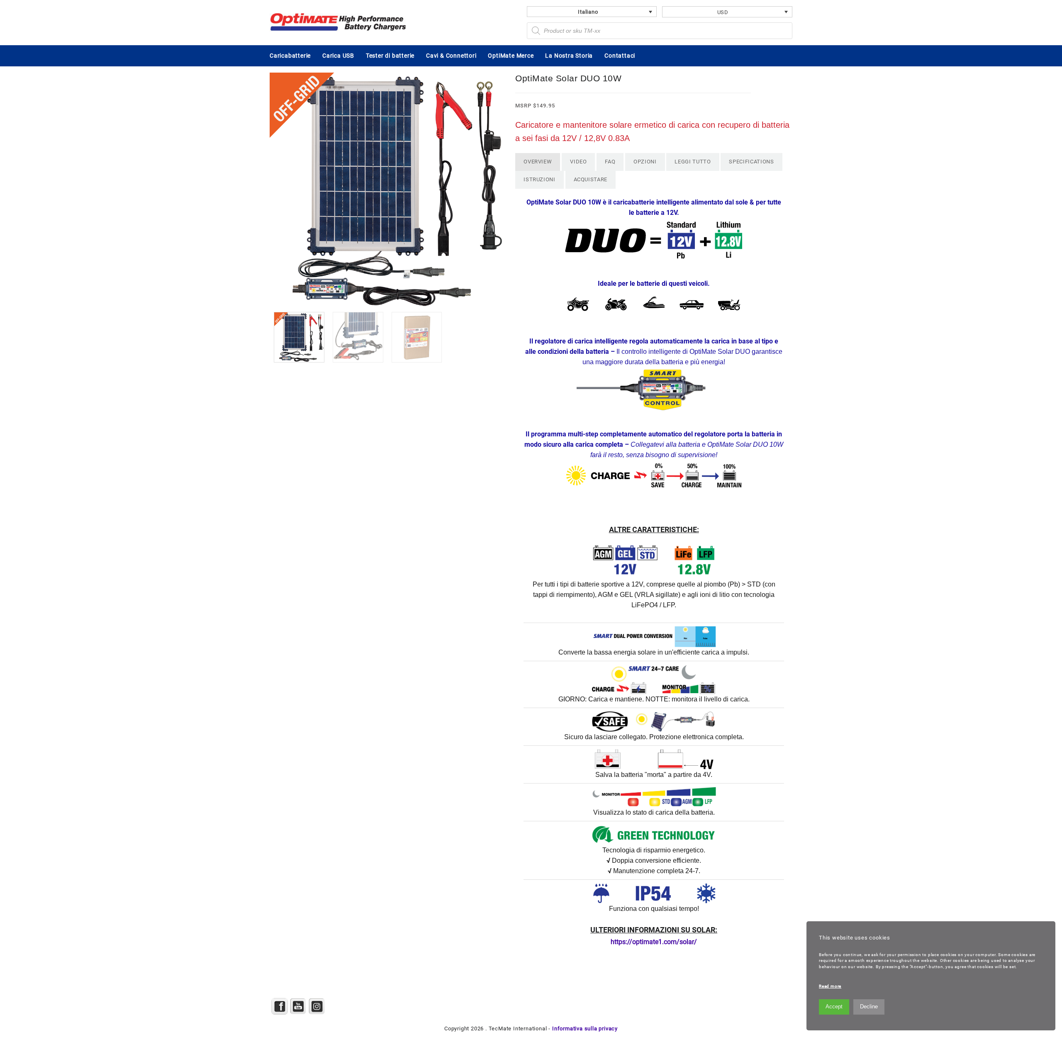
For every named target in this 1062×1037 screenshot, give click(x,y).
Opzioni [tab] (645, 161)
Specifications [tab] (751, 161)
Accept (834, 1006)
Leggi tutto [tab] (693, 161)
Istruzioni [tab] (539, 179)
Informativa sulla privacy (585, 1028)
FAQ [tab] (610, 161)
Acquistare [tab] (591, 179)
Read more (830, 986)
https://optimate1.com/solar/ (654, 942)
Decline (869, 1006)
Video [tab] (578, 161)
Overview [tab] (538, 161)
